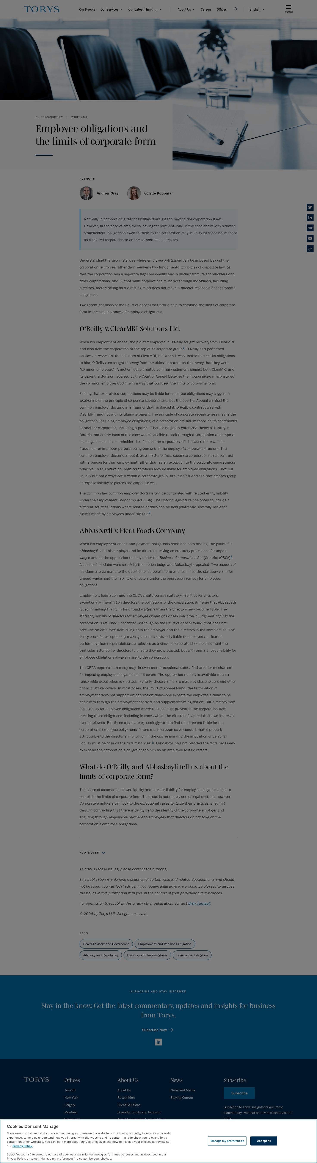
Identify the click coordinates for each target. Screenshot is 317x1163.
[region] (158, 1141)
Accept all (264, 1141)
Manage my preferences (227, 1141)
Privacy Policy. (23, 1146)
